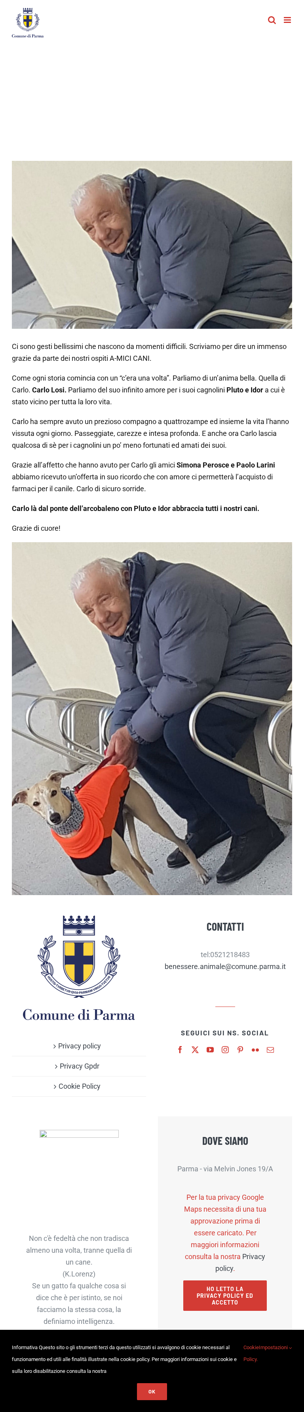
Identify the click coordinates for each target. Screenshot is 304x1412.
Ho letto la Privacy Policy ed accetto (225, 1296)
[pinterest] (240, 1049)
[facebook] (180, 1049)
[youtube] (210, 1049)
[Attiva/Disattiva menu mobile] (288, 20)
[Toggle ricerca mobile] (272, 20)
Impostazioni (274, 1347)
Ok (152, 1391)
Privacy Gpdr (79, 1066)
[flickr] (255, 1049)
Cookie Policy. (251, 1353)
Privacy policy (79, 1046)
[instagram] (225, 1049)
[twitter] (195, 1049)
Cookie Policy (80, 1086)
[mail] (270, 1049)
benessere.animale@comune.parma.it (225, 966)
